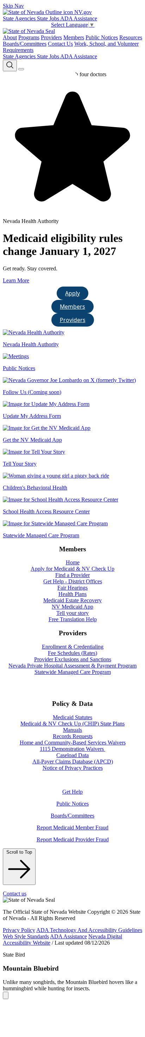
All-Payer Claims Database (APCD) (72, 761)
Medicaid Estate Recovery (72, 600)
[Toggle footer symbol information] (5, 995)
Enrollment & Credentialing (72, 647)
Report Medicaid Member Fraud (72, 828)
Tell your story (72, 613)
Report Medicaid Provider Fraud (73, 839)
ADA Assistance (78, 18)
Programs (28, 37)
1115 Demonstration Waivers (72, 749)
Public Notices (102, 37)
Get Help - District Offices (72, 581)
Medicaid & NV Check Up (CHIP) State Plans (72, 724)
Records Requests (73, 736)
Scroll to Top (19, 852)
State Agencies (20, 18)
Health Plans (72, 594)
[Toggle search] (10, 65)
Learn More (16, 280)
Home (73, 562)
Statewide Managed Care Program (72, 672)
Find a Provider (72, 575)
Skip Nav (13, 6)
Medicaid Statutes (72, 717)
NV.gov (82, 12)
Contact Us (60, 44)
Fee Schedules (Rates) (72, 653)
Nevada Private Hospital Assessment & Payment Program (72, 666)
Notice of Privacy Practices (73, 768)
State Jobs (48, 18)
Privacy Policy (19, 930)
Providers (51, 37)
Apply (72, 293)
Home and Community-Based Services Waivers (73, 743)
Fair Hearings (72, 588)
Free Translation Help (73, 619)
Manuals (72, 730)
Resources (130, 37)
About (10, 37)
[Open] (21, 69)
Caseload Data (72, 755)
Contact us (14, 894)
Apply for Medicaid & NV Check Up (72, 569)
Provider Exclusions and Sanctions (72, 659)
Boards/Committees (24, 44)
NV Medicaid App (72, 607)
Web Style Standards (26, 936)
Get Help (72, 792)
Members (73, 37)
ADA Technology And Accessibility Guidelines (89, 930)
